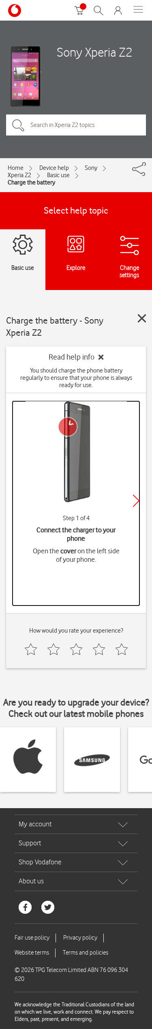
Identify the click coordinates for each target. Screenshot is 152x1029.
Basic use (58, 175)
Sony (91, 168)
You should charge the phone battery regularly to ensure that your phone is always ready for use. (76, 378)
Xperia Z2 (19, 175)
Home (16, 168)
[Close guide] (142, 318)
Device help (54, 168)
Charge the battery (31, 182)
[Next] (136, 501)
